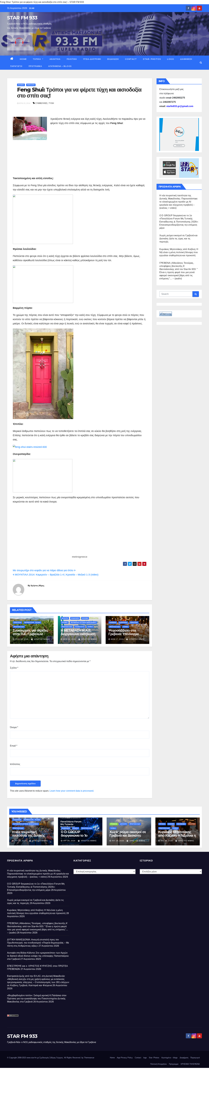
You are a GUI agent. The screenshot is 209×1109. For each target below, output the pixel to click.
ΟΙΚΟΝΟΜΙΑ (181, 824)
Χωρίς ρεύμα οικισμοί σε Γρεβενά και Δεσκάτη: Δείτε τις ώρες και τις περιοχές (178, 238)
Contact (131, 59)
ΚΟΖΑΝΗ (85, 618)
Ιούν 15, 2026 (21, 639)
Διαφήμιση (186, 59)
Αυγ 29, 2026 (21, 841)
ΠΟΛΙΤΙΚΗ (72, 59)
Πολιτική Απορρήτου (158, 1064)
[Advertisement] (74, 152)
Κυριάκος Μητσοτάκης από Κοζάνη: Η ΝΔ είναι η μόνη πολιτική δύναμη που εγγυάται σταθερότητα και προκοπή (178, 252)
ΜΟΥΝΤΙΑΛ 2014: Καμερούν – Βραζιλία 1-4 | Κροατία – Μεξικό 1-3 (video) (56, 574)
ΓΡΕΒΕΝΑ (112, 622)
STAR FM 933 (22, 18)
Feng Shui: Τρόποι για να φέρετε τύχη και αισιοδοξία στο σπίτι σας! (79, 92)
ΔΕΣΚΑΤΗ (65, 618)
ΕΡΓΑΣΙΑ (162, 824)
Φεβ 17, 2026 (117, 639)
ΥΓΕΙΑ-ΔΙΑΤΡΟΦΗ (92, 59)
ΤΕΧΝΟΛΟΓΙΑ (79, 626)
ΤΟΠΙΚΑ (37, 59)
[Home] (12, 59)
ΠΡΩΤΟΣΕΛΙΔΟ (19, 626)
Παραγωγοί (16, 66)
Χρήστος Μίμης (37, 585)
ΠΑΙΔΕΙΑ (75, 828)
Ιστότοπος (15, 764)
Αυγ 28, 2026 (167, 841)
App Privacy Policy (125, 1058)
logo (170, 59)
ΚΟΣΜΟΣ (21, 85)
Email (13, 746)
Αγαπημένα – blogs (60, 66)
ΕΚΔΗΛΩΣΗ (113, 59)
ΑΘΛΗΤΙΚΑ (54, 59)
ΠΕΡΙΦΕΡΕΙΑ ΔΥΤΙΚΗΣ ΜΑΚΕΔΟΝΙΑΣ (83, 622)
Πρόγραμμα (35, 66)
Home (23, 59)
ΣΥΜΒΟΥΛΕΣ (41, 103)
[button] (201, 62)
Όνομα (14, 727)
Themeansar (89, 1058)
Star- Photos (152, 59)
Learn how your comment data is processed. (72, 791)
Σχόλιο (14, 668)
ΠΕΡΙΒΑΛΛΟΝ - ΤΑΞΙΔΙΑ (32, 622)
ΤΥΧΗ (51, 103)
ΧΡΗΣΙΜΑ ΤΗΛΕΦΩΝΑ (190, 1064)
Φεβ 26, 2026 (69, 639)
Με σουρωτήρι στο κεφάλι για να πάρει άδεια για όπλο (43, 570)
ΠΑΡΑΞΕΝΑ (31, 85)
